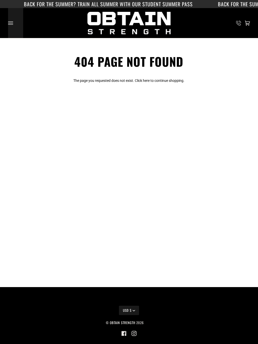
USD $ (127, 310)
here (146, 81)
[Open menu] (15, 23)
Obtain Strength (122, 322)
